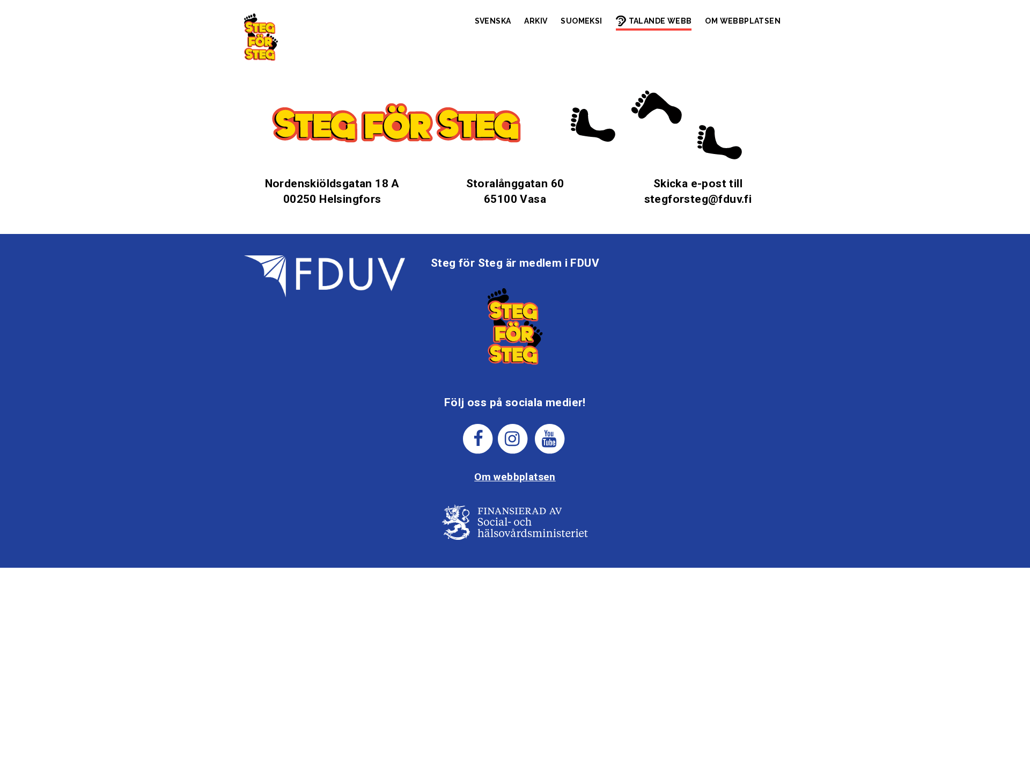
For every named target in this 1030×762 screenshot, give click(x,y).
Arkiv (535, 21)
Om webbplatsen (743, 21)
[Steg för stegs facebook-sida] (478, 438)
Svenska (493, 21)
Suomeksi (581, 21)
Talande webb (660, 21)
